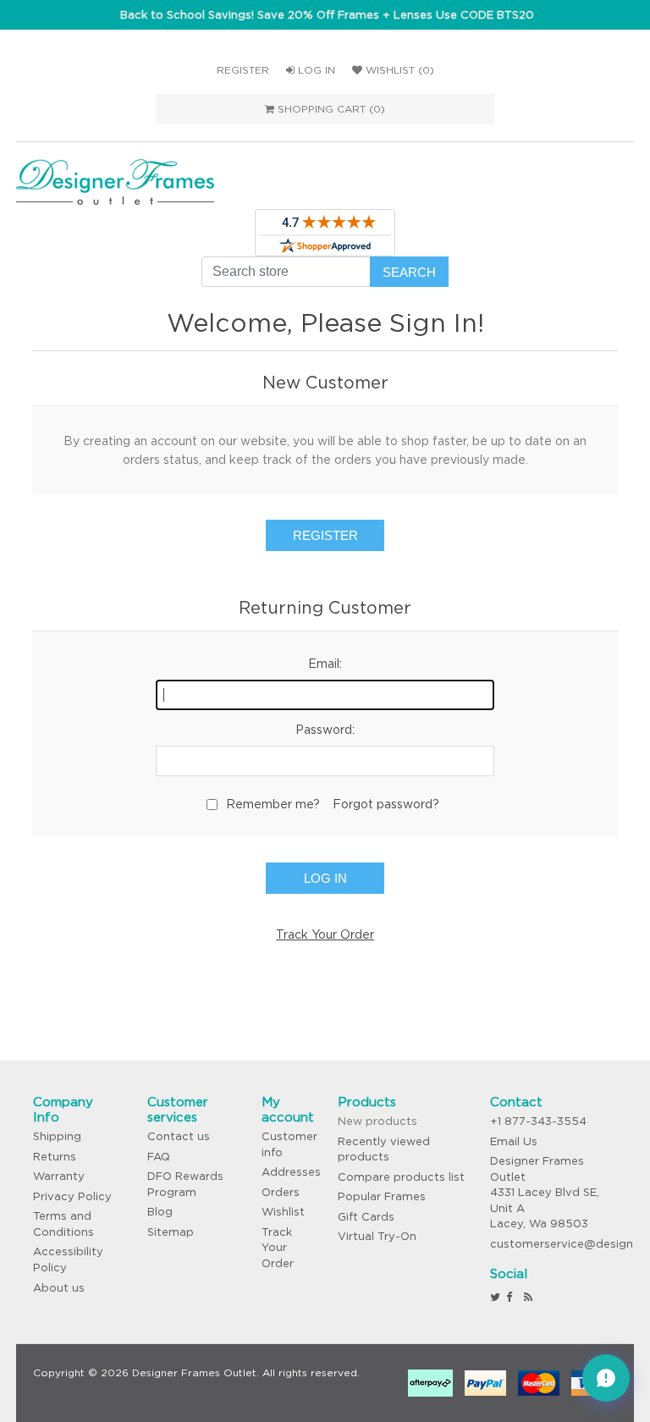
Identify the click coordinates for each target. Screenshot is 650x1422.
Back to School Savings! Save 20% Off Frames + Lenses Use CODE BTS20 (327, 14)
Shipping (57, 1136)
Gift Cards (366, 1216)
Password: (325, 729)
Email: (325, 663)
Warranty (59, 1176)
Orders (281, 1192)
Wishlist (283, 1211)
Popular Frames (382, 1196)
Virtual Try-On (377, 1236)
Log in (315, 69)
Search (409, 272)
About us (59, 1287)
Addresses (291, 1172)
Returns (54, 1156)
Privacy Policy (72, 1196)
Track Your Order (325, 934)
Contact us (178, 1136)
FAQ (158, 1156)
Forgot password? (386, 804)
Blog (160, 1211)
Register (243, 69)
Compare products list (401, 1177)
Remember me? (273, 804)
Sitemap (170, 1232)
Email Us (513, 1141)
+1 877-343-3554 (538, 1121)
